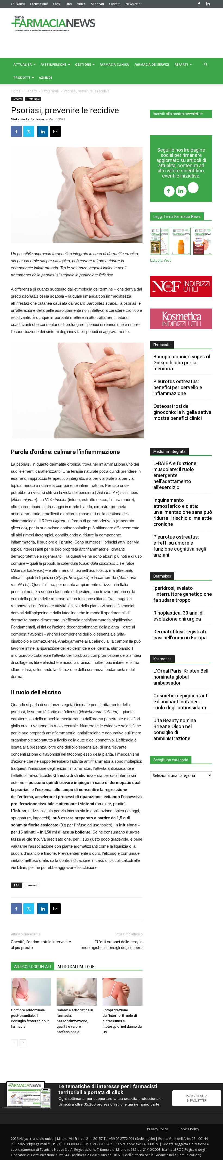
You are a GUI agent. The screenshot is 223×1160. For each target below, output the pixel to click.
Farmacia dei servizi (151, 64)
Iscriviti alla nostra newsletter (178, 114)
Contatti (114, 4)
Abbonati (97, 4)
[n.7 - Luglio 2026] (159, 242)
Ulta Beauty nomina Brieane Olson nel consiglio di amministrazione (174, 729)
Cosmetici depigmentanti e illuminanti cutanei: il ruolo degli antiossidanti (181, 701)
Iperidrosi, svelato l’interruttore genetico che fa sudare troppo (182, 594)
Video (81, 4)
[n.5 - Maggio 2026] (202, 242)
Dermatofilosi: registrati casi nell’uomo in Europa (180, 634)
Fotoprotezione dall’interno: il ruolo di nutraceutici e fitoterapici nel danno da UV (122, 1021)
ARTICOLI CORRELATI (32, 966)
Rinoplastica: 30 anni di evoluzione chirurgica (178, 616)
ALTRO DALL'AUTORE (75, 966)
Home (15, 91)
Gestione (83, 64)
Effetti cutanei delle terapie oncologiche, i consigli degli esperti (111, 944)
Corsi (56, 4)
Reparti (181, 64)
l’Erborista (162, 345)
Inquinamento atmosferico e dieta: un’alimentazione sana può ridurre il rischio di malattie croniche (182, 512)
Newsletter (134, 4)
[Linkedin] (208, 4)
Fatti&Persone (53, 64)
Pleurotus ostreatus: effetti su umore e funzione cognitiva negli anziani (179, 546)
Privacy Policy (157, 1129)
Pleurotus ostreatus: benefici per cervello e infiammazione (177, 387)
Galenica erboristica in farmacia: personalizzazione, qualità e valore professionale (75, 1021)
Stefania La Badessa (27, 119)
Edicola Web (161, 260)
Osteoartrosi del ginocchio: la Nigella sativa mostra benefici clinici (182, 412)
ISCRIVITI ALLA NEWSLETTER (196, 1098)
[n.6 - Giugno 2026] (181, 242)
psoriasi (32, 885)
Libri (69, 4)
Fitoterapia (50, 91)
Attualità (23, 64)
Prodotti (22, 77)
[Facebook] (199, 4)
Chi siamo (18, 4)
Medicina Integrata (169, 451)
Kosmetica (162, 659)
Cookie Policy (188, 1129)
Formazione (39, 4)
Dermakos (162, 576)
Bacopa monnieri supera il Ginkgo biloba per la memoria (181, 362)
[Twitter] (193, 188)
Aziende (45, 77)
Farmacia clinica (114, 64)
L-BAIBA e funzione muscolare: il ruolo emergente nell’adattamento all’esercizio (174, 475)
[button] (205, 64)
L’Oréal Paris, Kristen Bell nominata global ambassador (180, 677)
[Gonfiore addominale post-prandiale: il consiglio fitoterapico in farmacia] (31, 991)
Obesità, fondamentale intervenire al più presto (41, 944)
